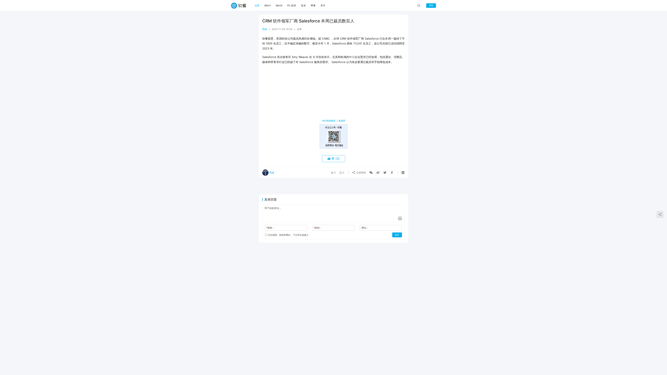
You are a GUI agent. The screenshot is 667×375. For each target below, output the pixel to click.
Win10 (279, 5)
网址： (365, 227)
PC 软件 (291, 5)
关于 (322, 5)
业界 (257, 5)
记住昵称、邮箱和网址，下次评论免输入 (288, 235)
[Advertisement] (333, 92)
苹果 (313, 5)
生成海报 (360, 172)
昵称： (270, 227)
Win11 (267, 5)
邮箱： (318, 227)
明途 (264, 29)
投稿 (431, 5)
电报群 (341, 120)
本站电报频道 (328, 120)
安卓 (303, 5)
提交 (397, 235)
